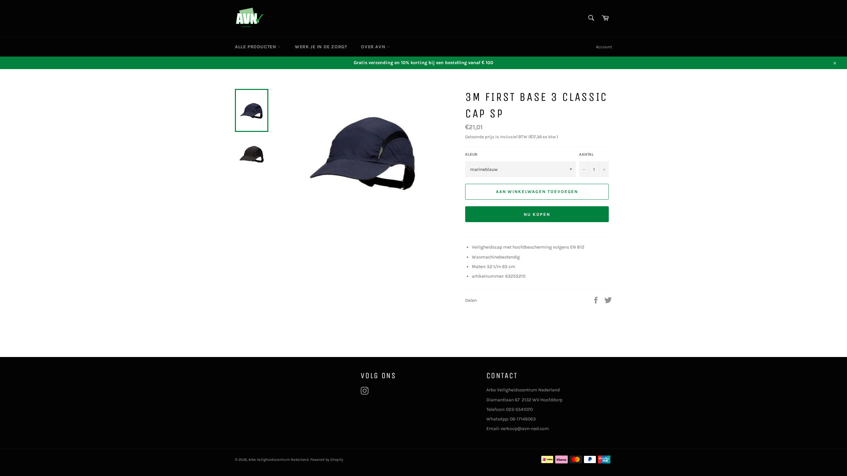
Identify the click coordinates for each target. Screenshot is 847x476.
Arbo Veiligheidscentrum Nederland (278, 459)
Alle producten (256, 47)
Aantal (586, 154)
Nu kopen (537, 214)
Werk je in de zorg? (321, 47)
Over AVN (373, 47)
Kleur (471, 154)
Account (604, 46)
